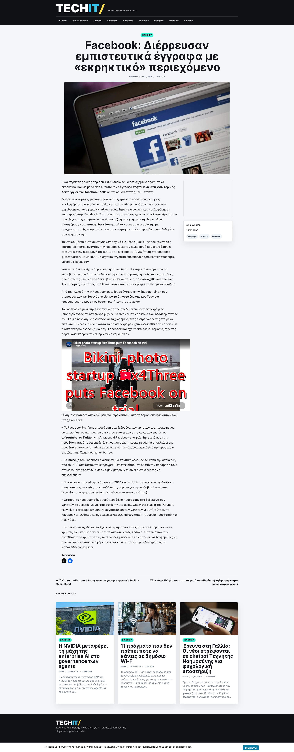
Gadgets (159, 20)
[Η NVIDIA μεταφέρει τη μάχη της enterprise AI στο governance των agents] (85, 618)
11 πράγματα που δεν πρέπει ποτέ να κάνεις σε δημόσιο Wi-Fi (146, 653)
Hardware (112, 20)
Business (144, 20)
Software (128, 20)
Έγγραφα (192, 236)
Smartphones (80, 20)
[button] (251, 747)
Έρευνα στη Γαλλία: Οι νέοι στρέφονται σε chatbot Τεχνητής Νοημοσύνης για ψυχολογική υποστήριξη (208, 658)
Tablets (97, 20)
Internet (62, 20)
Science (188, 20)
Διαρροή (204, 236)
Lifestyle (174, 20)
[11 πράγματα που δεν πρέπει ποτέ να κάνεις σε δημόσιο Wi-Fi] (147, 618)
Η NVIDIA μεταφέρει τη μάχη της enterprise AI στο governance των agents (83, 656)
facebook (216, 236)
